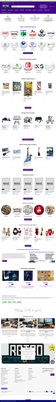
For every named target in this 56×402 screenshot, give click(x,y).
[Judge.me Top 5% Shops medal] (36, 310)
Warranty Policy (17, 372)
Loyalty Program (30, 371)
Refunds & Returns (17, 373)
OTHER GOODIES (40, 10)
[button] (27, 294)
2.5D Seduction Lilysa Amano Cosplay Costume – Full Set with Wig (28, 238)
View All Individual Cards (28, 198)
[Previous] (1, 93)
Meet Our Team (17, 370)
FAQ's (15, 378)
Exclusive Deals (3, 377)
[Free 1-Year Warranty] (48, 18)
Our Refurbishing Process (4, 373)
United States (51, 2)
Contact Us (2, 384)
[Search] (35, 6)
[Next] (55, 93)
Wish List (29, 379)
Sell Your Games (3, 379)
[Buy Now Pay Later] (21, 18)
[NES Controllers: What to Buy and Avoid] (9, 323)
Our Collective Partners (4, 382)
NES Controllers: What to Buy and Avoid (9, 330)
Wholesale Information (4, 383)
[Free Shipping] (8, 18)
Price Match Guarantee (4, 371)
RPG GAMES (16, 10)
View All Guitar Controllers (28, 169)
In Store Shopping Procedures (5, 370)
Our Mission (16, 371)
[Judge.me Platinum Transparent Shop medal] (26, 310)
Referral (29, 373)
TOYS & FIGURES (28, 10)
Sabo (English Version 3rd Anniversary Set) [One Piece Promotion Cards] (6, 191)
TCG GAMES (22, 10)
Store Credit (30, 378)
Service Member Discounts (32, 377)
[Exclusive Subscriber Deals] (34, 18)
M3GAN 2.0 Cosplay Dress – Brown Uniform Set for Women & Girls (6, 238)
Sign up (52, 374)
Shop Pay (23, 20)
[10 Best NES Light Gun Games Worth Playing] (46, 323)
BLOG (9, 12)
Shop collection (28, 107)
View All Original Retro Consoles (28, 139)
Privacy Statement (17, 377)
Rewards (2, 376)
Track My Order (30, 376)
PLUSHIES (34, 10)
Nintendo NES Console (27, 125)
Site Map (16, 382)
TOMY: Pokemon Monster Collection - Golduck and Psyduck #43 (49, 92)
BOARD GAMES (10, 10)
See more (27, 340)
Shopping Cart (30, 372)
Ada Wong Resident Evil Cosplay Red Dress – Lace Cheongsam (38, 239)
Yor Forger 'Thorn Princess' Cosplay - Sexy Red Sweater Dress (50, 238)
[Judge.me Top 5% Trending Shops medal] (39, 310)
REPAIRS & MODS (47, 10)
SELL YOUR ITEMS (4, 12)
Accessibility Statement (18, 376)
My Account (30, 370)
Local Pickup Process (4, 372)
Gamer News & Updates (4, 378)
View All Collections (28, 219)
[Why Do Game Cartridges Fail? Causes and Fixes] (28, 323)
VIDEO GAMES (3, 10)
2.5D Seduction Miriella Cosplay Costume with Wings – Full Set (16, 238)
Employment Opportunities (19, 379)
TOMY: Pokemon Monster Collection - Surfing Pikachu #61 (28, 99)
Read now (9, 336)
